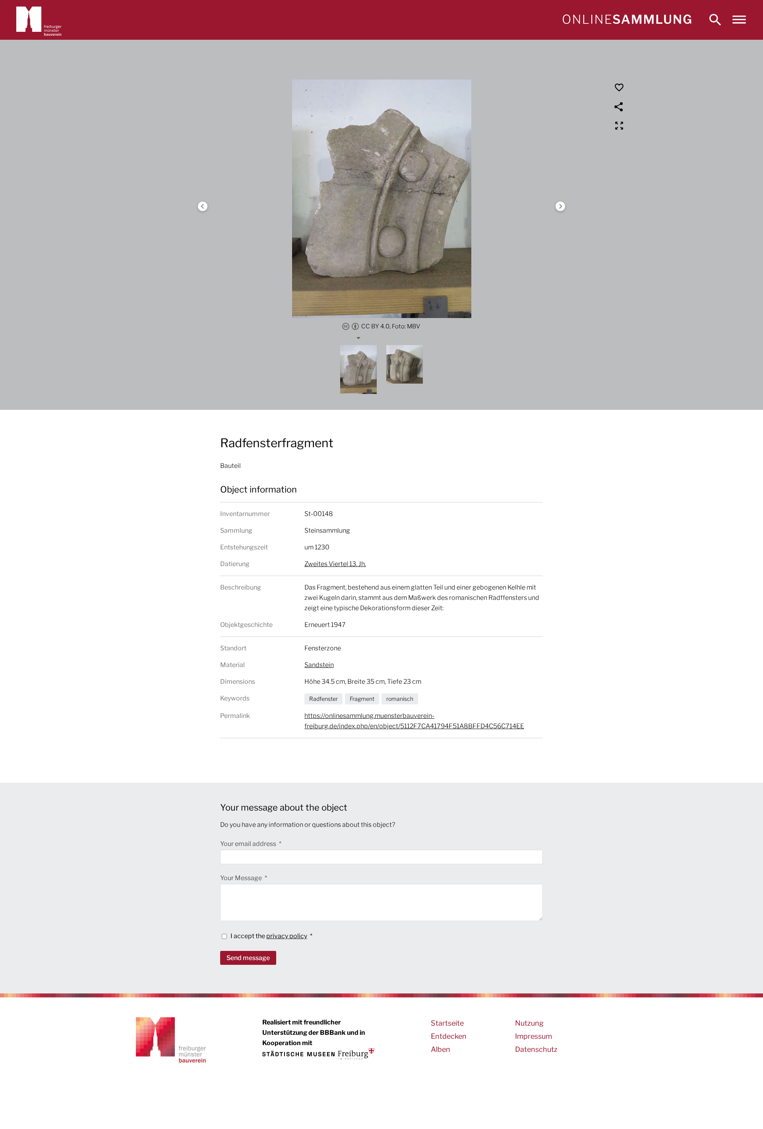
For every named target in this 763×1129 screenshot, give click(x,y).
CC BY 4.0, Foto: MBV (390, 326)
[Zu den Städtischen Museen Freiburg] (318, 1053)
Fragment (362, 698)
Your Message (241, 878)
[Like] (619, 87)
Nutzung (529, 1023)
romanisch (399, 698)
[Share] (619, 106)
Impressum (533, 1036)
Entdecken (449, 1036)
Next (560, 206)
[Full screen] (619, 126)
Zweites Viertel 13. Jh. (335, 564)
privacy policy (286, 936)
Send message (248, 958)
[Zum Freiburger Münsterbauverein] (39, 20)
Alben (440, 1049)
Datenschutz (536, 1049)
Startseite (447, 1023)
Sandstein (319, 665)
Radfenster (323, 698)
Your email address (248, 844)
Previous (202, 206)
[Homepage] (626, 20)
